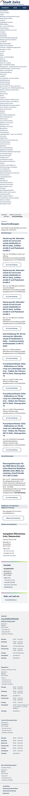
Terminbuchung (5, 142)
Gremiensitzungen (6, 153)
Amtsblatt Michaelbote (7, 161)
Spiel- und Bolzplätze (7, 57)
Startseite (4, 214)
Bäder (2, 55)
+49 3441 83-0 (5, 629)
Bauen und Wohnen (6, 70)
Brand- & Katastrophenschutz (9, 90)
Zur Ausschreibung (11, 265)
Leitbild (2, 76)
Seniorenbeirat (5, 175)
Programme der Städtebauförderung (12, 88)
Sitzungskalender (5, 171)
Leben (2, 14)
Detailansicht (8, 587)
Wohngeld (3, 36)
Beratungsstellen (5, 43)
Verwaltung (3, 180)
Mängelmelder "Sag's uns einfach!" (11, 134)
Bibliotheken (4, 24)
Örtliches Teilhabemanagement (10, 47)
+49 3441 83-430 (8, 551)
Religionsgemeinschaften (8, 39)
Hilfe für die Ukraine (6, 45)
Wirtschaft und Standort (8, 192)
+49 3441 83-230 (6, 778)
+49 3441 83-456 (9, 580)
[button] (24, 8)
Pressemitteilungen (6, 147)
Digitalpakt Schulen (6, 22)
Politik (2, 163)
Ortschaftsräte (5, 169)
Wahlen (2, 178)
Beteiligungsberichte (7, 190)
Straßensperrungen (6, 159)
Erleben (2, 113)
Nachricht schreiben (9, 555)
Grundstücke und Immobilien (9, 78)
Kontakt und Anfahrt (6, 184)
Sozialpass (3, 34)
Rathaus (2, 111)
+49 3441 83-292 (6, 730)
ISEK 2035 (3, 74)
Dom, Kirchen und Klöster (8, 107)
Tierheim (3, 91)
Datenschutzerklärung (9, 791)
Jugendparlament (6, 176)
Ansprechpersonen (6, 186)
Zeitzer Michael (5, 200)
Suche (15, 7)
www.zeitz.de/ (6, 631)
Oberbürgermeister (6, 182)
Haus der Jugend (5, 63)
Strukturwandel (5, 194)
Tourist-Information (6, 120)
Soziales (2, 32)
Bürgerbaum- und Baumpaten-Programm (13, 66)
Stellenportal (4, 157)
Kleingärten (4, 61)
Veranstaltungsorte (6, 117)
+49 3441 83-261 (6, 682)
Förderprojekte (5, 84)
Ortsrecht (3, 136)
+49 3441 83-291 (6, 728)
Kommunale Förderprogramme (10, 86)
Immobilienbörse (11, 600)
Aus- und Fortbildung (7, 26)
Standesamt (4, 130)
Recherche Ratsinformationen (9, 173)
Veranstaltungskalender (7, 115)
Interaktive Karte (5, 203)
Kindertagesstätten (6, 18)
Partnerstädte (4, 12)
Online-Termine (5, 144)
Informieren (4, 119)
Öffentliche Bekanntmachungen (10, 151)
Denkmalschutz (5, 82)
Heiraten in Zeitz (5, 49)
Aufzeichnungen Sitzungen (8, 167)
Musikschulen (4, 28)
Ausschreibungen (5, 155)
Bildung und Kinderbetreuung (9, 16)
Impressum (6, 793)
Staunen (2, 97)
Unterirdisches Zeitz (6, 103)
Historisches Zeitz (6, 109)
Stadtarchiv (3, 138)
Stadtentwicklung (5, 72)
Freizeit (2, 51)
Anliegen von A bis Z (6, 126)
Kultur (2, 95)
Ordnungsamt (4, 132)
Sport (2, 53)
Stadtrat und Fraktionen (8, 165)
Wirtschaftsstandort (6, 196)
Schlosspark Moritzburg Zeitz (9, 99)
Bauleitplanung (5, 80)
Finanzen (3, 188)
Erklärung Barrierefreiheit (10, 788)
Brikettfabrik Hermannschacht (10, 105)
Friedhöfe (3, 41)
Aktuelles (3, 146)
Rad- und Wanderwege (7, 64)
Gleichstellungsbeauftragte (9, 37)
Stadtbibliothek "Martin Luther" (10, 68)
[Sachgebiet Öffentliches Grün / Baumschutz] (14, 544)
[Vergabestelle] (14, 578)
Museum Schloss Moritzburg (9, 101)
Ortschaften (4, 10)
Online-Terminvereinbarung (9, 140)
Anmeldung (6, 786)
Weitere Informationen (13, 518)
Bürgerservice (4, 124)
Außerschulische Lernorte (8, 30)
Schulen (2, 20)
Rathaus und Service (6, 122)
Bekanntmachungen (6, 149)
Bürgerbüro (4, 128)
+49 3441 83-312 (6, 680)
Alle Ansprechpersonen (10, 618)
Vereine (2, 59)
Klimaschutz (4, 93)
